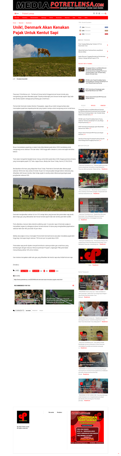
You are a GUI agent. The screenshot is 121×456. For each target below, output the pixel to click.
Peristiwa (24, 17)
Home (14, 23)
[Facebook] (99, 13)
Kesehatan (59, 17)
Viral (74, 17)
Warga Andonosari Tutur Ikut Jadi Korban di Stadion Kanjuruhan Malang (92, 285)
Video (86, 17)
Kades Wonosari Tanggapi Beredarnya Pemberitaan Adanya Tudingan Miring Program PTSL (92, 208)
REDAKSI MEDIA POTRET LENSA (92, 261)
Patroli (51, 17)
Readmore (105, 169)
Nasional (67, 17)
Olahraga (43, 17)
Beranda (17, 17)
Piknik (79, 17)
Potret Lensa (28, 13)
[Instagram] (94, 13)
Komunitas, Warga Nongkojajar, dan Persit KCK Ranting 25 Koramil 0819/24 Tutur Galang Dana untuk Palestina (28, 300)
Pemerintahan (34, 17)
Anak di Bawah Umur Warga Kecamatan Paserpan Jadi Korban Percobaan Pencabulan (92, 388)
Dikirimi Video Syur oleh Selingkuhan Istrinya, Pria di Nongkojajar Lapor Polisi (90, 234)
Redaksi (59, 412)
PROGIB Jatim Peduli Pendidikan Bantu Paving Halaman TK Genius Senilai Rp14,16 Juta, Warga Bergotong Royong (97, 81)
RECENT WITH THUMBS (85, 63)
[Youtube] (96, 13)
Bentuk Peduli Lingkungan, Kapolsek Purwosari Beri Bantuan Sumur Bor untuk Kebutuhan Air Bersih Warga (59, 300)
